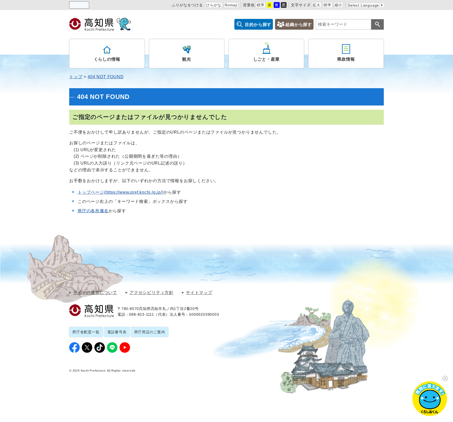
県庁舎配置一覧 (86, 332)
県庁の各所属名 (93, 211)
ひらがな (214, 5)
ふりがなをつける (187, 5)
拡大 (316, 5)
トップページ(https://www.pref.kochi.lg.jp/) (121, 192)
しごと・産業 (266, 59)
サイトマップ (199, 293)
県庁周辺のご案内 (149, 332)
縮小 (338, 5)
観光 (186, 59)
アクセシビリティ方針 (152, 293)
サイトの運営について (95, 293)
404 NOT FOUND (105, 77)
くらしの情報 (107, 59)
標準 (261, 5)
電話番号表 (117, 332)
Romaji (231, 5)
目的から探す (258, 24)
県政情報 (346, 59)
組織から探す (298, 24)
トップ (75, 77)
